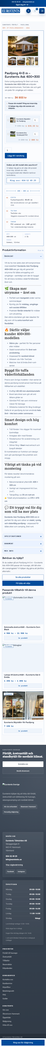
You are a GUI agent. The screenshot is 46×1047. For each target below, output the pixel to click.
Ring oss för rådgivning (23, 1042)
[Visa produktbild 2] (21, 61)
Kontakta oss (23, 764)
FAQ (4, 995)
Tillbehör (6, 961)
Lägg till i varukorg (16, 155)
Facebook (10, 871)
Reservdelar (7, 964)
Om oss (6, 1010)
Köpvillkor (6, 987)
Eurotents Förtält (10, 25)
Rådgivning (7, 1021)
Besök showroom (23, 771)
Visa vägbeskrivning (14, 865)
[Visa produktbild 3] (30, 61)
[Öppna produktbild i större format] (23, 46)
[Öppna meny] (42, 11)
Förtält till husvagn (10, 953)
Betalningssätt (8, 991)
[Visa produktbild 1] (12, 61)
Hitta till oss (7, 1025)
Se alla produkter (23, 577)
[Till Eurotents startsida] (23, 786)
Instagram (21, 871)
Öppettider (7, 1018)
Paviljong (25, 25)
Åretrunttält (7, 957)
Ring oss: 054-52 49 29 (23, 180)
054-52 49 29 (16, 2)
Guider (5, 999)
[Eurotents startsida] (10, 11)
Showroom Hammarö (11, 1014)
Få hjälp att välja (23, 583)
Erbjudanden (7, 968)
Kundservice (7, 983)
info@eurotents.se (28, 2)
